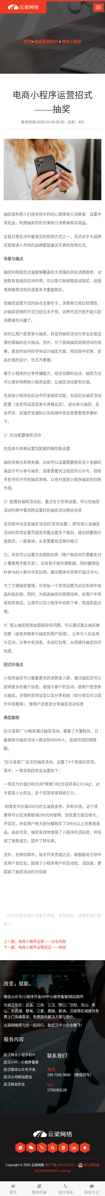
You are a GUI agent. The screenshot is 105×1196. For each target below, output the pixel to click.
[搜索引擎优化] (53, 1148)
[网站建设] (20, 1148)
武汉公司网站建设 (18, 1077)
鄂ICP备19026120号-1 (60, 1165)
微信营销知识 (46, 42)
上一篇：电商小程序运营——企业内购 (35, 941)
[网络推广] (74, 1148)
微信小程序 (72, 42)
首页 (27, 42)
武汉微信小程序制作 (20, 1055)
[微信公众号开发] (31, 1148)
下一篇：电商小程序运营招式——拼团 (35, 947)
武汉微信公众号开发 (20, 1069)
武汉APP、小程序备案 (21, 1062)
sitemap (65, 1171)
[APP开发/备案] (85, 1148)
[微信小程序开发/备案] (42, 1148)
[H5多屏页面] (63, 1148)
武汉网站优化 (14, 1084)
